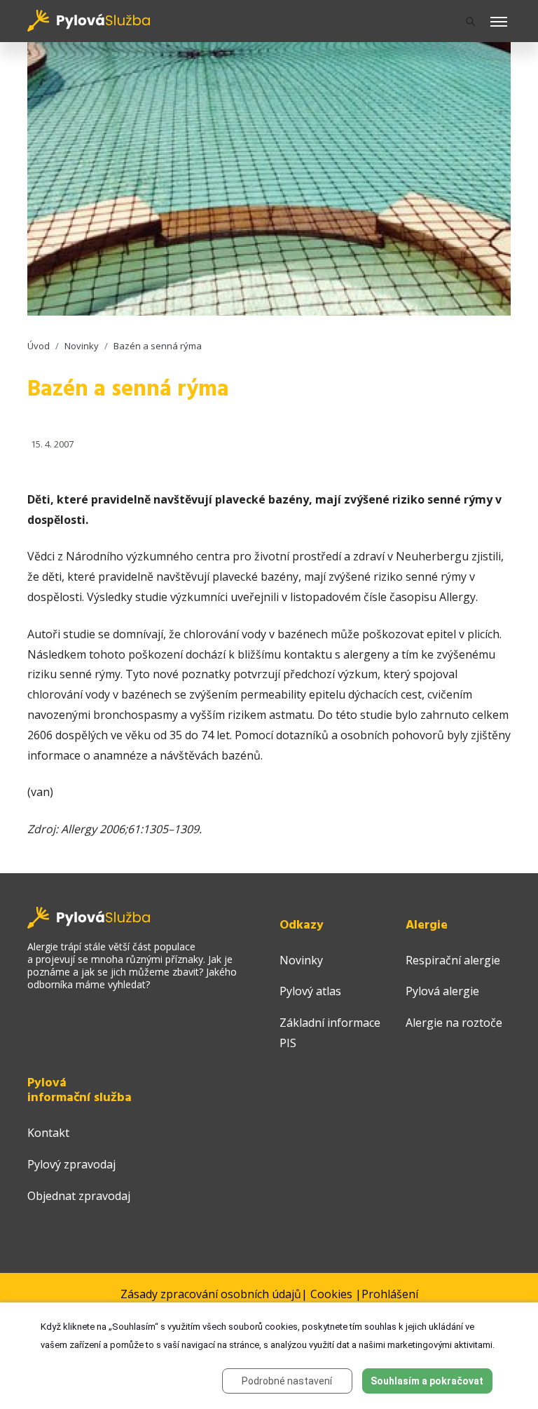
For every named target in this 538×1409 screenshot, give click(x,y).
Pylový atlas (310, 991)
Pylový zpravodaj (71, 1164)
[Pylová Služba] (89, 19)
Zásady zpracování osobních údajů (210, 1294)
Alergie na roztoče (454, 1022)
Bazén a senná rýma (157, 345)
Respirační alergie (453, 960)
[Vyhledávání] (471, 21)
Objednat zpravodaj (78, 1196)
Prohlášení (389, 1294)
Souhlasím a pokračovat (427, 1381)
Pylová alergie (442, 991)
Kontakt (48, 1132)
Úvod (38, 345)
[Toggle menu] (499, 22)
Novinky (81, 345)
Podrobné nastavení (287, 1381)
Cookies (331, 1294)
